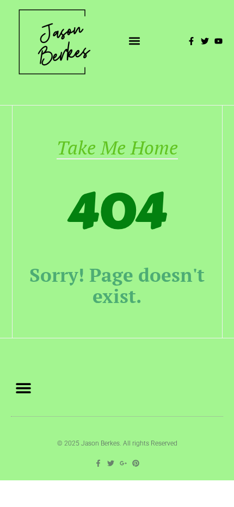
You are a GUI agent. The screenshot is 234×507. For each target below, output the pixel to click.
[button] (135, 41)
